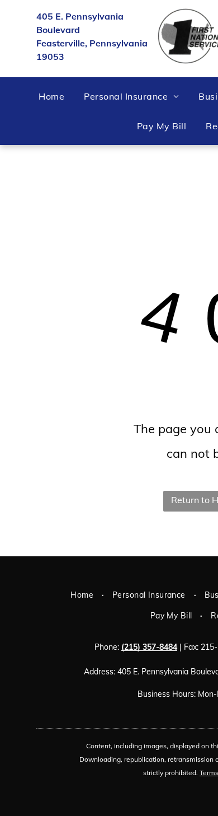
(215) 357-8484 (149, 647)
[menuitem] (55, 96)
